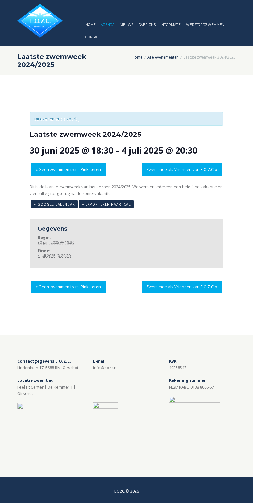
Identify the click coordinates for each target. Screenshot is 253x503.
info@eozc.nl (105, 367)
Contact (92, 37)
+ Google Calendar (54, 204)
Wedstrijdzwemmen (205, 25)
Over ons (147, 25)
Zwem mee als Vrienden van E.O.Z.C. (181, 169)
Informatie (170, 25)
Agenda (107, 25)
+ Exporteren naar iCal (106, 204)
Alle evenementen (163, 57)
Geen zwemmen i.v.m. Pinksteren (68, 169)
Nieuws (126, 25)
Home (90, 25)
